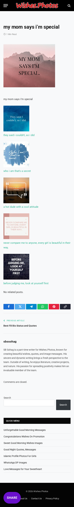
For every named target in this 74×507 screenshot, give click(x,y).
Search (7, 397)
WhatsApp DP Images (15, 462)
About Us (23, 498)
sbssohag (10, 341)
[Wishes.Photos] (37, 5)
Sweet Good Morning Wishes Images (23, 443)
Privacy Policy (52, 498)
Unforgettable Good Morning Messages (25, 430)
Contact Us (36, 498)
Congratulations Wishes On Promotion (24, 436)
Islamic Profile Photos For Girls (20, 456)
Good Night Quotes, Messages (20, 449)
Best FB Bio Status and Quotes (20, 325)
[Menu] (5, 5)
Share (12, 497)
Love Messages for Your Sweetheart (23, 469)
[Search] (69, 5)
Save (13, 49)
